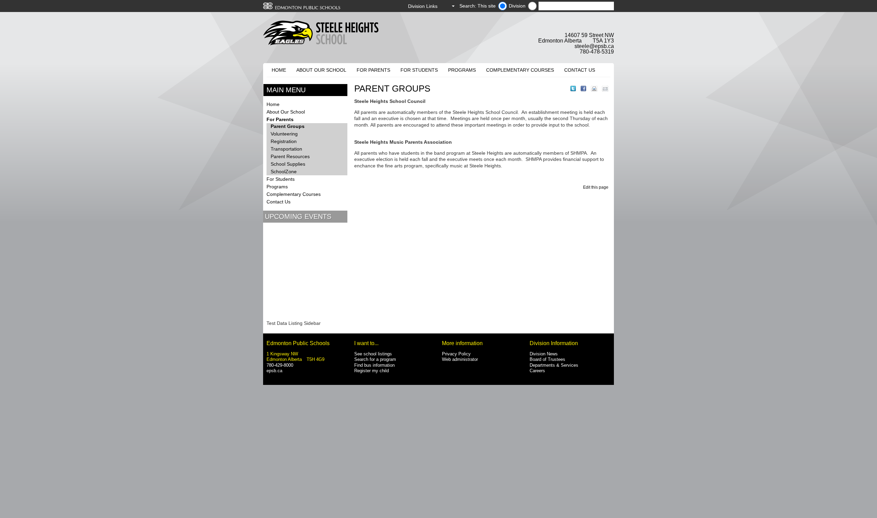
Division (517, 5)
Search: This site (477, 5)
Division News (544, 353)
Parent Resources (290, 156)
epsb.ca (274, 370)
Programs (462, 70)
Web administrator (460, 359)
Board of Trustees (547, 359)
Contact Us (579, 70)
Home (279, 70)
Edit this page (596, 187)
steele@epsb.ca (594, 46)
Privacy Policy (456, 353)
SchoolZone (284, 171)
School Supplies (288, 164)
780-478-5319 (597, 52)
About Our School (321, 70)
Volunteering (284, 134)
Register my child (371, 370)
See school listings (373, 353)
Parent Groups (288, 126)
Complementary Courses (520, 70)
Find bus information (374, 365)
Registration (284, 141)
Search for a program (375, 359)
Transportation (286, 149)
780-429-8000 (280, 365)
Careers (537, 370)
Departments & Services (554, 365)
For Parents (373, 70)
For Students (419, 70)
